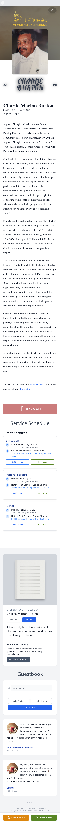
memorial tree (37, 384)
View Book (13, 619)
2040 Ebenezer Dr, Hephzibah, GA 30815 (30, 487)
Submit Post (30, 707)
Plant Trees (42, 462)
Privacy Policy (22, 810)
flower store (25, 389)
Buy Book (29, 619)
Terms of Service (37, 810)
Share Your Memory (18, 659)
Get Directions (17, 462)
